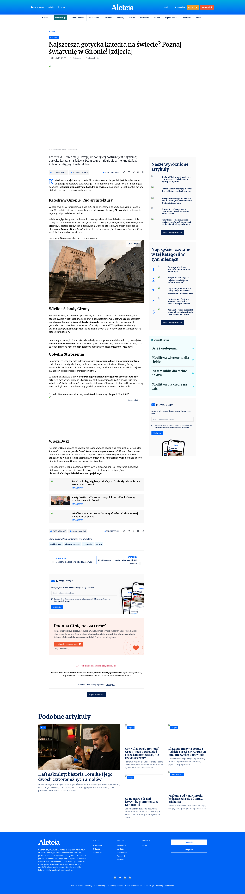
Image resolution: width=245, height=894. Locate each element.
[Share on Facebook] (124, 172)
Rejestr (191, 7)
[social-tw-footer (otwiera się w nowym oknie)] (125, 877)
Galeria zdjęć (133, 244)
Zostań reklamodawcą (133, 885)
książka (130, 727)
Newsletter (121, 845)
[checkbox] (52, 599)
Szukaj (62, 7)
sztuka (99, 544)
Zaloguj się (181, 7)
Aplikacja (120, 849)
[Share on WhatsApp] (143, 172)
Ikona (43, 727)
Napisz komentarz (96, 694)
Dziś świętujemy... (164, 348)
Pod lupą (120, 17)
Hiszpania (88, 544)
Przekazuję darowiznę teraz (67, 644)
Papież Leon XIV (171, 17)
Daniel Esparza (76, 58)
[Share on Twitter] (134, 172)
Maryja (130, 777)
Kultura (132, 17)
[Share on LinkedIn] (129, 172)
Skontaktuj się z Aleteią (153, 885)
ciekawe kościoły (72, 544)
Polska (198, 17)
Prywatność (169, 885)
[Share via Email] (138, 172)
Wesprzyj (206, 7)
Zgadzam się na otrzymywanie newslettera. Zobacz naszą (82, 600)
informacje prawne (115, 885)
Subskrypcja (122, 852)
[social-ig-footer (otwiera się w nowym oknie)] (130, 877)
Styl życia (108, 17)
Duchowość (94, 17)
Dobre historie (78, 17)
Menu (46, 17)
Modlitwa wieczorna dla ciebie (170, 360)
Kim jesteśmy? (100, 885)
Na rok (144, 845)
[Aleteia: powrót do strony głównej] (122, 7)
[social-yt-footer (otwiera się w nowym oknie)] (115, 877)
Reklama (120, 859)
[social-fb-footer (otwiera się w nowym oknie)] (120, 877)
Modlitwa (59, 17)
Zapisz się (57, 607)
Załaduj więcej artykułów (172, 232)
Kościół (157, 17)
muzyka (174, 727)
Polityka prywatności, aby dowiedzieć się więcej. (171, 427)
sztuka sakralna (177, 774)
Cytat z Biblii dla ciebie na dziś (169, 373)
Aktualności (144, 17)
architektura (55, 544)
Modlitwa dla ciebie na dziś (169, 386)
